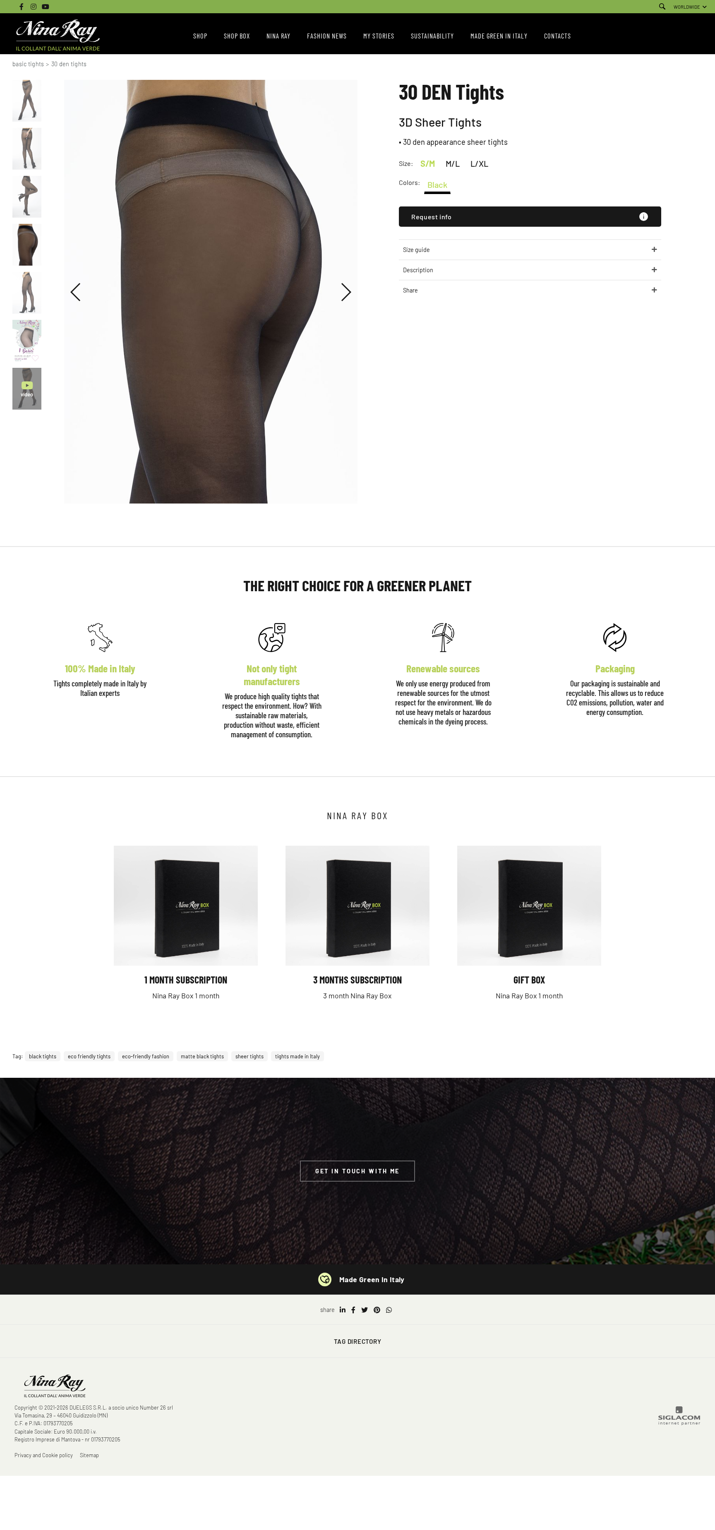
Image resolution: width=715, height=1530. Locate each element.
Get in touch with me (357, 1171)
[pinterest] (377, 1310)
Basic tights (28, 63)
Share (410, 290)
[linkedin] (343, 1310)
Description (418, 269)
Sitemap (89, 1455)
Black (437, 184)
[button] (76, 292)
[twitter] (364, 1310)
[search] (662, 7)
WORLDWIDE (687, 7)
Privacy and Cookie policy (43, 1455)
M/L (453, 163)
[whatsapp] (389, 1310)
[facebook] (353, 1310)
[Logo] (58, 35)
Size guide (416, 249)
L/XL (479, 163)
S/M (427, 163)
